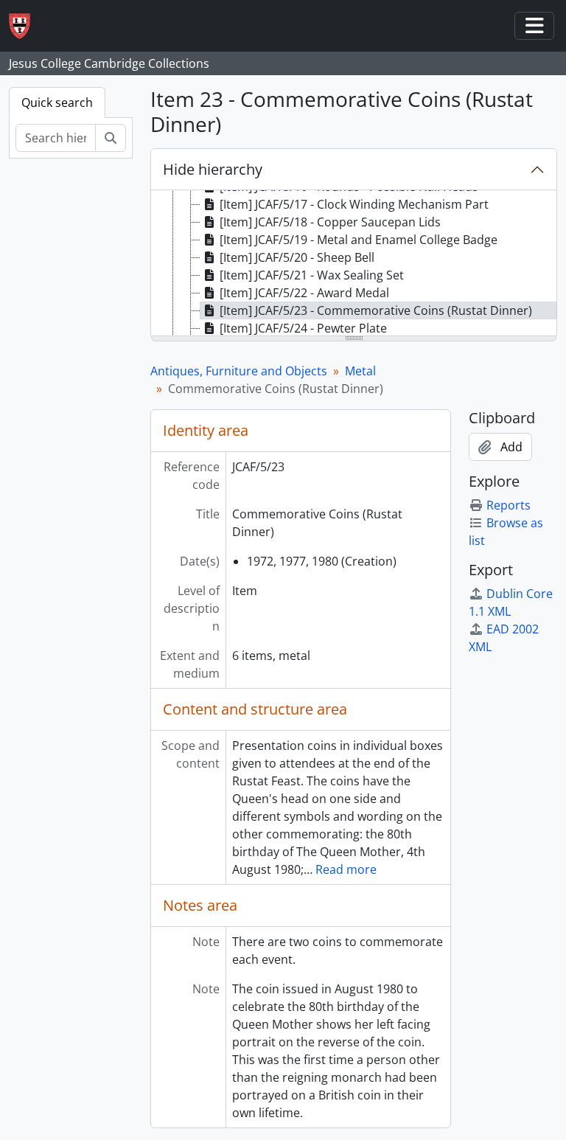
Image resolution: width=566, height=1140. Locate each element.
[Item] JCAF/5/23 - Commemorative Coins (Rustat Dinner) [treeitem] (376, 310)
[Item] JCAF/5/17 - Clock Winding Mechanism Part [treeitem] (354, 204)
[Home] (25, 26)
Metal (360, 371)
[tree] (353, 264)
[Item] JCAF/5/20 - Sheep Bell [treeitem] (297, 257)
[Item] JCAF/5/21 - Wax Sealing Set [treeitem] (312, 275)
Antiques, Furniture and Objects (238, 371)
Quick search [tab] (57, 102)
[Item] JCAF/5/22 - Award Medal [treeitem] (304, 293)
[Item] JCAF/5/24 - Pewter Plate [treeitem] (303, 328)
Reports (508, 505)
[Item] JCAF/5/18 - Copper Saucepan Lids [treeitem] (330, 222)
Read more (346, 869)
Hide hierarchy (212, 169)
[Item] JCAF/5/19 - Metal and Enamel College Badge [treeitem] (358, 240)
